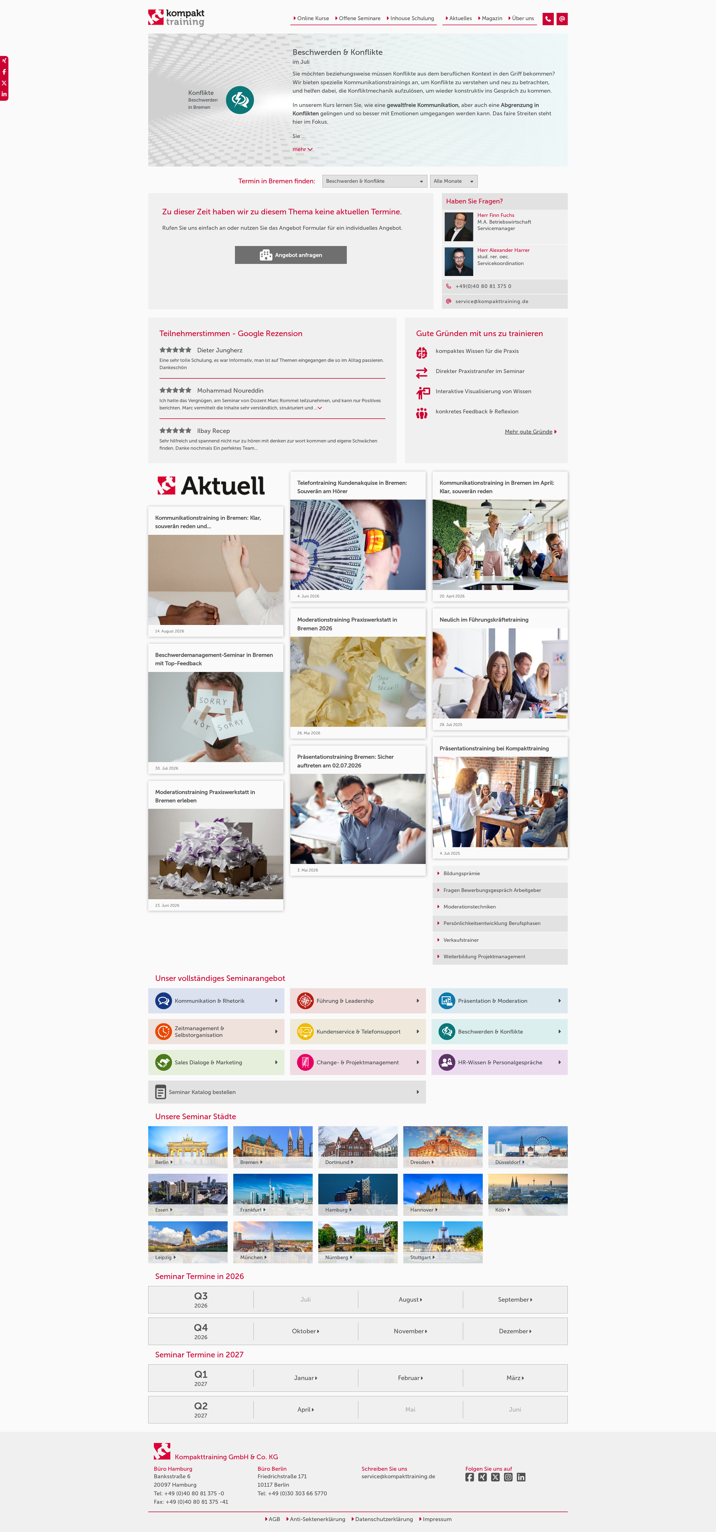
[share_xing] (4, 61)
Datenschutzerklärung (383, 1519)
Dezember (513, 1331)
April (304, 1409)
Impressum (436, 1519)
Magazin (492, 18)
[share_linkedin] (4, 95)
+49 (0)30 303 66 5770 (297, 1493)
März (513, 1378)
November (409, 1331)
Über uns (523, 18)
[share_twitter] (4, 84)
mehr (300, 149)
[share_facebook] (4, 72)
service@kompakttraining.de (398, 1476)
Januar (304, 1378)
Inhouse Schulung (412, 18)
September (513, 1299)
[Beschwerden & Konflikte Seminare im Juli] (548, 19)
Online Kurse (313, 18)
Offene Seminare (360, 18)
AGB (273, 1519)
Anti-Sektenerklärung (317, 1519)
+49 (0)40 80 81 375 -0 (194, 1493)
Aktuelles (460, 18)
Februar (409, 1378)
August (409, 1299)
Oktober (304, 1331)
